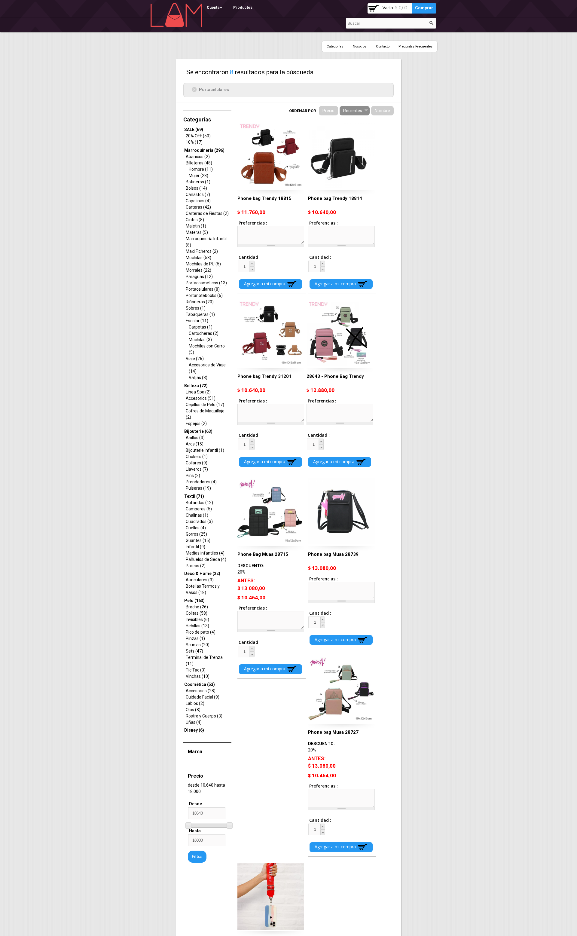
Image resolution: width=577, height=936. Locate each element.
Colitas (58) (196, 613)
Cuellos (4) (196, 527)
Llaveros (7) (197, 469)
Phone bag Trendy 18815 (264, 198)
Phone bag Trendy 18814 (335, 198)
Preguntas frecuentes (415, 46)
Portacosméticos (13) (206, 282)
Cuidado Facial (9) (202, 697)
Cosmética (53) (199, 684)
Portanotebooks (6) (204, 295)
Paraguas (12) (199, 276)
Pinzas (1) (195, 638)
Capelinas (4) (198, 200)
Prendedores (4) (201, 481)
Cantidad (244, 257)
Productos (242, 7)
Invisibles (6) (197, 619)
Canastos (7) (198, 194)
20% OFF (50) (198, 135)
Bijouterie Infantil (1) (205, 450)
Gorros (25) (196, 534)
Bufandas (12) (199, 502)
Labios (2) (195, 703)
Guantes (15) (198, 540)
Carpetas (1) (200, 327)
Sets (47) (194, 651)
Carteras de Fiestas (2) (207, 213)
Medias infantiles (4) (205, 553)
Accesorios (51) (200, 398)
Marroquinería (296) (204, 150)
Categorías (335, 46)
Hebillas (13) (197, 625)
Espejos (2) (196, 423)
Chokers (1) (197, 456)
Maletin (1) (196, 226)
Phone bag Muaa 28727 (333, 732)
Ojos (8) (193, 709)
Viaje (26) (195, 358)
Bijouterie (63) (198, 431)
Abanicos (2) (198, 156)
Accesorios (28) (200, 690)
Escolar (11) (197, 320)
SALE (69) (193, 129)
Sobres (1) (196, 308)
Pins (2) (193, 475)
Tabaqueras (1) (200, 314)
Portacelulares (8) (203, 289)
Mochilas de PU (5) (203, 264)
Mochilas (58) (198, 257)
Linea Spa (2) (198, 392)
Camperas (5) (199, 508)
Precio (328, 110)
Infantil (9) (195, 546)
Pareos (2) (196, 565)
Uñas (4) (194, 722)
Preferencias (252, 223)
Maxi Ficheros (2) (202, 251)
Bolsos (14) (196, 188)
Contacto (382, 46)
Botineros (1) (198, 181)
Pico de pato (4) (200, 632)
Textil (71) (194, 496)
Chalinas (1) (197, 515)
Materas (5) (197, 232)
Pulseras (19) (198, 488)
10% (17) (194, 142)
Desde (195, 803)
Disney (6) (194, 730)
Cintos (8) (195, 219)
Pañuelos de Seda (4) (206, 559)
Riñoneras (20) (200, 301)
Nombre (382, 110)
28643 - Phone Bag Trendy (335, 376)
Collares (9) (196, 462)
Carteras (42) (198, 207)
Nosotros (359, 46)
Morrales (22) (198, 270)
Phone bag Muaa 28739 (333, 554)
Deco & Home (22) (202, 573)
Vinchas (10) (197, 676)
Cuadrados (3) (199, 521)
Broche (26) (197, 606)
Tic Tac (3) (196, 670)
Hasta (195, 830)
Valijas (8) (198, 377)
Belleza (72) (196, 385)
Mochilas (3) (200, 339)
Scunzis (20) (197, 644)
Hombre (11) (201, 169)
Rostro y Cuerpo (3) (204, 716)
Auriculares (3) (200, 579)
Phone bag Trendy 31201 (264, 376)
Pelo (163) (194, 600)
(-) (195, 89)
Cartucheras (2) (203, 333)
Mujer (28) (198, 175)
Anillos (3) (195, 437)
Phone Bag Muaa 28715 (262, 554)
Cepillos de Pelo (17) (205, 404)
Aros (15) (194, 444)
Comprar (424, 7)
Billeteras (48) (199, 163)
